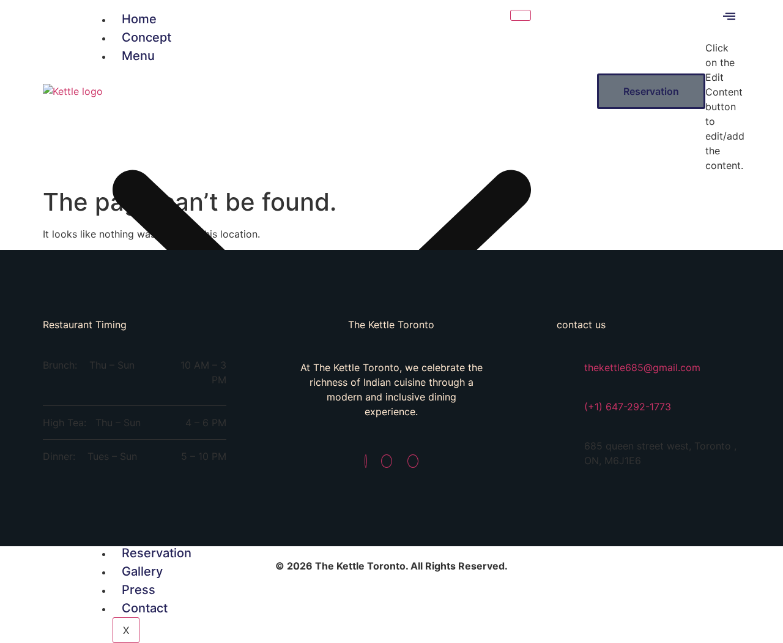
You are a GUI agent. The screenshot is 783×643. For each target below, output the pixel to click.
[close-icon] (714, 33)
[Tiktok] (412, 461)
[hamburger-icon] (520, 15)
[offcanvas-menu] (729, 19)
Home (139, 19)
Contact (145, 608)
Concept (146, 37)
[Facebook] (366, 461)
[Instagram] (386, 461)
